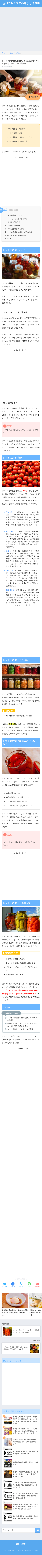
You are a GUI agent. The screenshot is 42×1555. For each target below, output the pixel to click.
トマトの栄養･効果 (12, 226)
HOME (22, 1544)
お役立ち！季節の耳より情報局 (21, 3)
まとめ (8, 239)
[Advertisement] (21, 27)
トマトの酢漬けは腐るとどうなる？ (18, 232)
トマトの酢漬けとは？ (13, 215)
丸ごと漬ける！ (13, 222)
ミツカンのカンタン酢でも (17, 219)
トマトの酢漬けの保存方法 (15, 235)
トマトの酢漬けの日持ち (14, 229)
